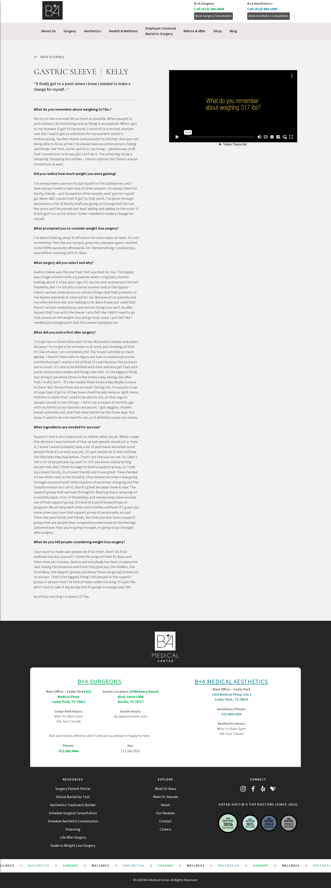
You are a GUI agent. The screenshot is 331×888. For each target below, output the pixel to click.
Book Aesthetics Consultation (268, 16)
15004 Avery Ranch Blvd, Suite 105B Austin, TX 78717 (138, 696)
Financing (72, 829)
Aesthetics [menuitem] (92, 31)
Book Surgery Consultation (213, 16)
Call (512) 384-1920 (262, 9)
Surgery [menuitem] (69, 31)
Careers (165, 829)
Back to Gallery (52, 56)
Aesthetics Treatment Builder (73, 805)
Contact (165, 821)
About (165, 805)
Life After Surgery (73, 837)
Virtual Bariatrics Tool (73, 796)
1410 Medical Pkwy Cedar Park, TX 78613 (71, 696)
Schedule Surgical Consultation (73, 813)
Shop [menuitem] (217, 31)
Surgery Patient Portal (72, 788)
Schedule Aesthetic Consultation (73, 821)
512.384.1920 (231, 714)
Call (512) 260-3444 (209, 9)
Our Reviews (165, 813)
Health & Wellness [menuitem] (123, 31)
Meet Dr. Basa (165, 788)
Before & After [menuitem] (195, 31)
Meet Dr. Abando (165, 796)
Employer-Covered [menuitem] (160, 31)
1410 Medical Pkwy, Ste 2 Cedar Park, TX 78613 (231, 697)
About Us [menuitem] (48, 31)
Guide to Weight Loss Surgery (72, 845)
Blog (233, 31)
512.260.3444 (68, 751)
